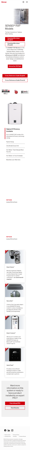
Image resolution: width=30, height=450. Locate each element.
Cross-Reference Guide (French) (15, 80)
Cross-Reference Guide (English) (15, 76)
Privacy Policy (16, 434)
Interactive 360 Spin (15, 66)
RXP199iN (9, 200)
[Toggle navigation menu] (27, 2)
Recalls (15, 436)
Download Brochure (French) (14, 44)
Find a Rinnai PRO (15, 403)
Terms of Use (7, 434)
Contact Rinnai (22, 436)
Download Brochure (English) (14, 39)
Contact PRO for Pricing (11, 202)
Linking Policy (8, 436)
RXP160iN (9, 237)
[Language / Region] (23, 2)
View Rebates (15, 408)
